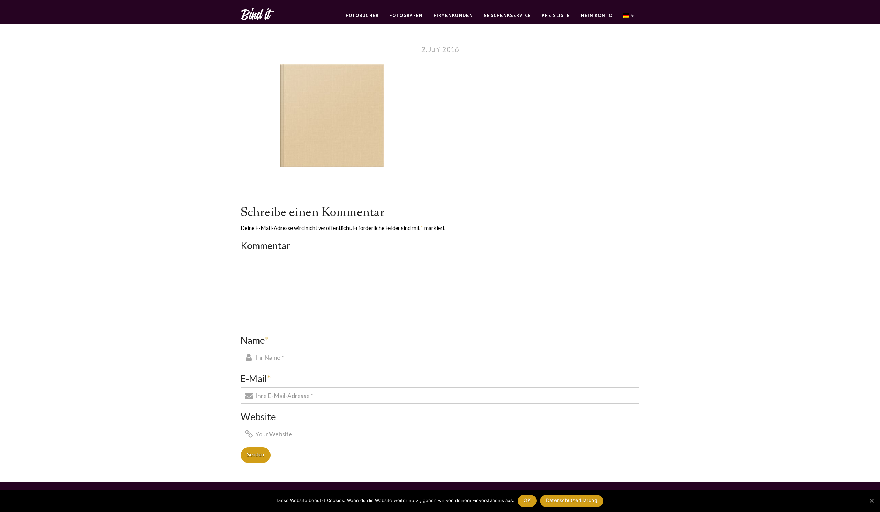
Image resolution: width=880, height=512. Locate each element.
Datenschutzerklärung (571, 500)
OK (527, 500)
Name (255, 340)
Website (258, 416)
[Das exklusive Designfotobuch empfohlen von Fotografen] (258, 13)
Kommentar (265, 245)
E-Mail (256, 378)
